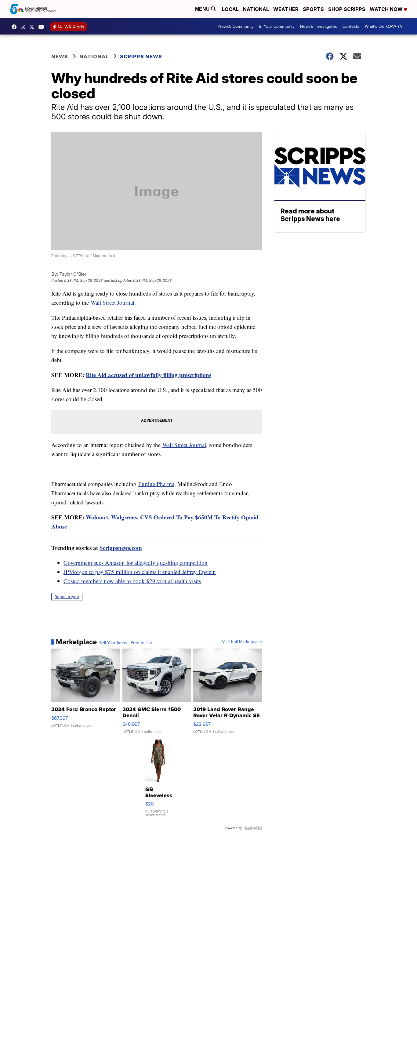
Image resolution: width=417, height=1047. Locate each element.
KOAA (16, 26)
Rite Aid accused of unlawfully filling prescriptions (148, 375)
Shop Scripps (346, 9)
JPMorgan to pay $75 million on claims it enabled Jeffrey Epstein (139, 572)
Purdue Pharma (156, 484)
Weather (286, 9)
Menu (203, 9)
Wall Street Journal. (113, 302)
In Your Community (277, 26)
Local (230, 9)
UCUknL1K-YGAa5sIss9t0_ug (42, 26)
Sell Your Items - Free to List (125, 643)
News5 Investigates (318, 26)
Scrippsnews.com (121, 547)
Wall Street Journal (184, 445)
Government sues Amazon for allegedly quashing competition (135, 562)
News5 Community (236, 26)
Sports (313, 9)
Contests (351, 26)
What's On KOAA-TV (384, 26)
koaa (33, 26)
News (59, 56)
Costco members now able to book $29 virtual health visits (132, 581)
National (256, 9)
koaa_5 (24, 26)
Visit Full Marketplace (242, 642)
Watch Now (387, 9)
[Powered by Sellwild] (253, 828)
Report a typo (67, 596)
